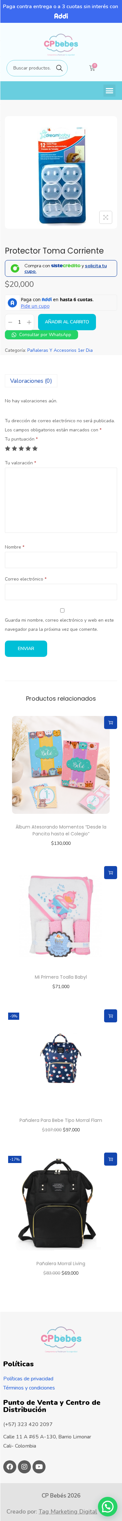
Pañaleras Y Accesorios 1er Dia (60, 350)
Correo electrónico (26, 579)
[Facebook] (9, 1466)
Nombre (14, 547)
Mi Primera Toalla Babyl (61, 977)
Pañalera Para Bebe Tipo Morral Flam (61, 1120)
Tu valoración (20, 463)
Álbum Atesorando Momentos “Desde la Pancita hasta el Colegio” (61, 830)
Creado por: (52, 1511)
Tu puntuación (21, 439)
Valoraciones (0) (31, 381)
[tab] (61, 380)
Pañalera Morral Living (60, 1263)
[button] (109, 91)
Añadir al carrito (67, 322)
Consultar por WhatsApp (44, 335)
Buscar (59, 68)
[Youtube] (39, 1466)
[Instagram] (24, 1466)
